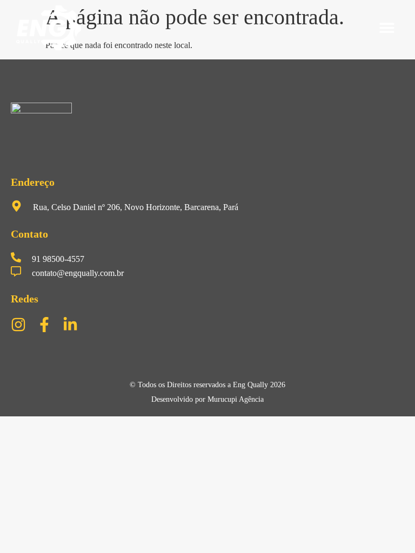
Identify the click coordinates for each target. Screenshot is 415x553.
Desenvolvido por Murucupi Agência (207, 399)
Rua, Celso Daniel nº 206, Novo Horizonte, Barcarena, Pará (135, 207)
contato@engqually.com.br (78, 273)
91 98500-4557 (58, 259)
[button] (386, 28)
